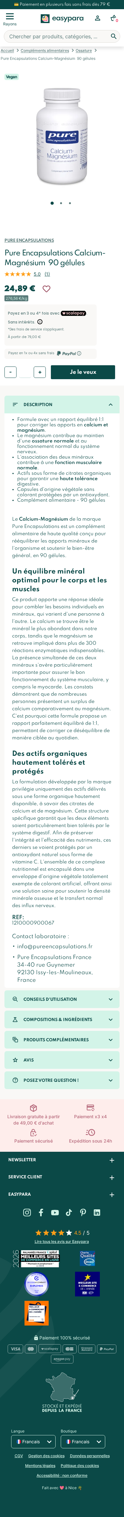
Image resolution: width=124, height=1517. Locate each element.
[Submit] (113, 36)
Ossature (84, 50)
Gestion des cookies (46, 1455)
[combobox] (62, 36)
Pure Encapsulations (29, 241)
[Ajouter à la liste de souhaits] (46, 289)
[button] (51, 212)
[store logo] (62, 25)
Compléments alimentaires (45, 50)
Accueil (7, 50)
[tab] (62, 1160)
